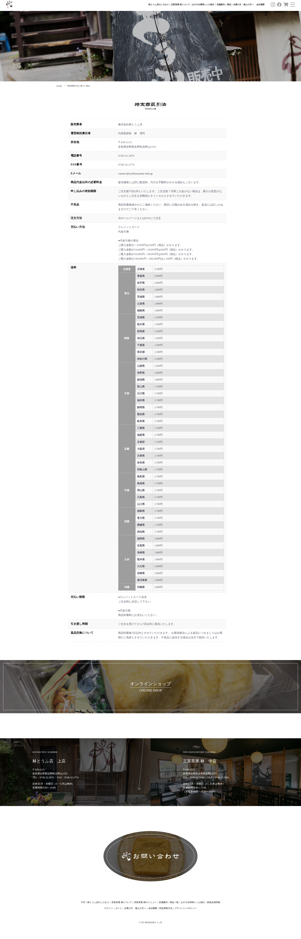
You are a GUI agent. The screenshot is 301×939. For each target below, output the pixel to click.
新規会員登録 (213, 902)
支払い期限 (78, 596)
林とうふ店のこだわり (158, 4)
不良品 (75, 204)
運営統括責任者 (81, 133)
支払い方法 (78, 226)
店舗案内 (221, 4)
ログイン (108, 908)
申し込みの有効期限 (83, 191)
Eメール (76, 173)
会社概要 (260, 4)
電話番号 (76, 155)
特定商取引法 (165, 908)
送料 (73, 267)
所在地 (75, 142)
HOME (59, 86)
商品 (229, 4)
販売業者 (76, 124)
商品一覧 (174, 902)
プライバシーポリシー (186, 908)
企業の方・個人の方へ (243, 4)
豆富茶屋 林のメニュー (145, 902)
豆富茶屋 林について (180, 4)
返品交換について (82, 632)
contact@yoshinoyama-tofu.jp (135, 173)
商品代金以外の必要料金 (86, 182)
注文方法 (76, 217)
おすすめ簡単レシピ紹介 (203, 4)
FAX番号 (76, 164)
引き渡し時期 (79, 623)
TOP (83, 902)
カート (118, 908)
